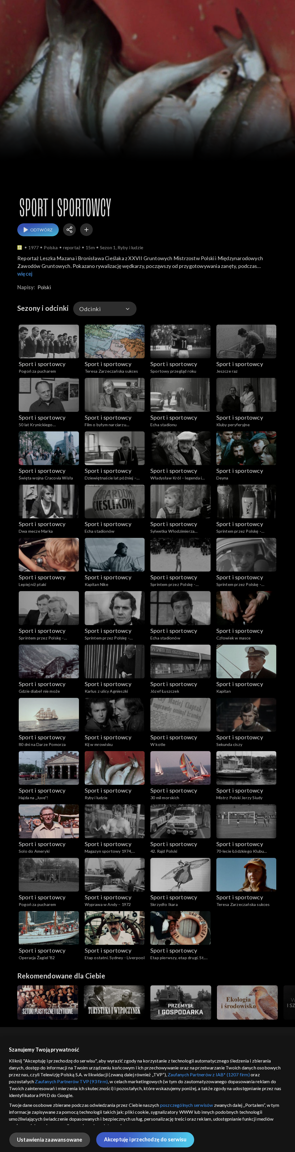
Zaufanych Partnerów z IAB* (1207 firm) (209, 1074)
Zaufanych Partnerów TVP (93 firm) (71, 1081)
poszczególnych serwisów (186, 1105)
